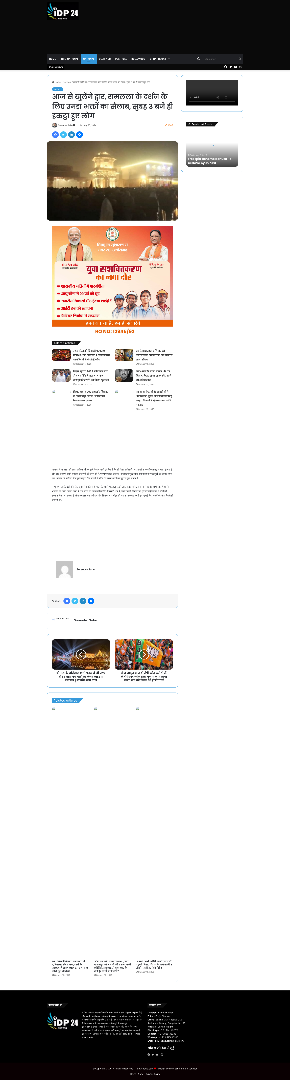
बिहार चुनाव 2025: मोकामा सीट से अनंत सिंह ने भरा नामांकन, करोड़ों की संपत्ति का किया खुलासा (91, 376)
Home (52, 59)
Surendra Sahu (65, 125)
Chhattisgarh (158, 59)
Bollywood (138, 59)
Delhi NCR (105, 59)
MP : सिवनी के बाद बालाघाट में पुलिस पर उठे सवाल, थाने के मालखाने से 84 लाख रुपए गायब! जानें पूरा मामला (70, 966)
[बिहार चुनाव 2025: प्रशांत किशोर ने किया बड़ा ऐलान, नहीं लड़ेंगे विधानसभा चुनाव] (61, 396)
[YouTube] (158, 1055)
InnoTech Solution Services (183, 1068)
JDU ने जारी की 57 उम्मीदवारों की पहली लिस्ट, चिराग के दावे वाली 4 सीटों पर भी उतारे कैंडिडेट (154, 964)
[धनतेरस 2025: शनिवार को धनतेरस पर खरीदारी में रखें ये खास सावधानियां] (124, 355)
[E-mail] (58, 587)
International (69, 59)
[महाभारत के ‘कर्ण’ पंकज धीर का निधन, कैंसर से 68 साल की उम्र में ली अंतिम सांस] (124, 375)
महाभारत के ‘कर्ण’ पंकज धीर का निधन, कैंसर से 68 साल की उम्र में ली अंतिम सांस (153, 376)
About (141, 1074)
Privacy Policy (153, 1074)
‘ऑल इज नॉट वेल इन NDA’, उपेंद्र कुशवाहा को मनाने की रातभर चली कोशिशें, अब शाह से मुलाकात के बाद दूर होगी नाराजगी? (112, 966)
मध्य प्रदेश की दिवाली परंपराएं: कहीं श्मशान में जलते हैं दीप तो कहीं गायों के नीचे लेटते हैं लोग (91, 355)
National (88, 59)
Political (121, 59)
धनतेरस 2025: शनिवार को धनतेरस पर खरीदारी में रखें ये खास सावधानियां (154, 355)
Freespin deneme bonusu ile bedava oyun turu (209, 161)
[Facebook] (150, 1055)
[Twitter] (154, 1055)
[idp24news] (63, 11)
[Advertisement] (178, 26)
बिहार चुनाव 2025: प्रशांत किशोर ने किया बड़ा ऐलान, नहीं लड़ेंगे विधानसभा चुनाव (90, 396)
